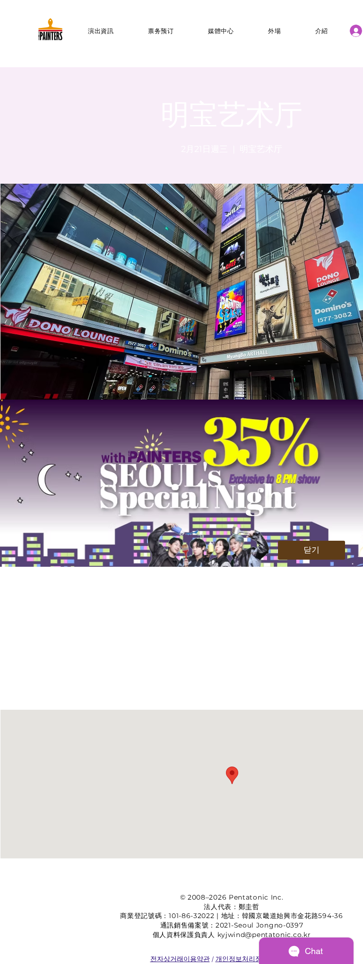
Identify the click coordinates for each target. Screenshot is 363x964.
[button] (311, 550)
